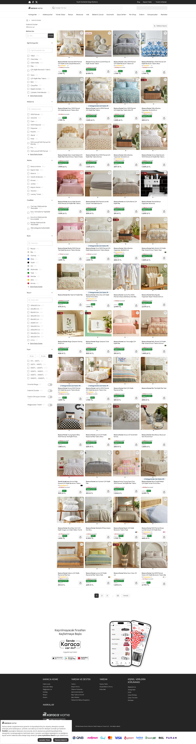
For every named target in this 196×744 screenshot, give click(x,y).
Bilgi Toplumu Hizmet (77, 695)
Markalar (48, 704)
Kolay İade (103, 689)
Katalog (45, 692)
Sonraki (125, 595)
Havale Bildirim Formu (106, 687)
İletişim (45, 695)
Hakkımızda (46, 684)
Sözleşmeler (131, 690)
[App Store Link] (57, 658)
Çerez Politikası (132, 695)
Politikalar (131, 700)
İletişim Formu (75, 687)
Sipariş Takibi (104, 684)
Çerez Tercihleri (133, 698)
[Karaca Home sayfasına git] (56, 714)
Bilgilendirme (132, 687)
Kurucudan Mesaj (48, 687)
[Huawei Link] (83, 658)
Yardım (73, 684)
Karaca (45, 697)
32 (118, 595)
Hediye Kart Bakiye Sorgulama (80, 700)
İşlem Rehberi (75, 697)
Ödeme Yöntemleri (77, 689)
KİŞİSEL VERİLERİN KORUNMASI (136, 681)
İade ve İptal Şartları (77, 692)
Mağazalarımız (47, 689)
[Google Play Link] (70, 658)
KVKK (129, 692)
